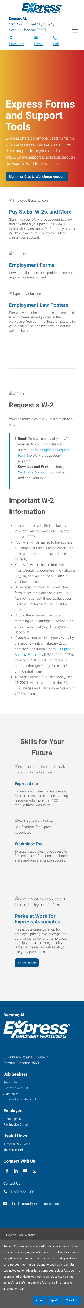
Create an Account (15, 1088)
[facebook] (7, 1171)
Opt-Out (55, 1300)
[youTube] (25, 1171)
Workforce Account (32, 472)
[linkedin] (16, 1171)
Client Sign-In (12, 1119)
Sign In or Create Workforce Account (37, 177)
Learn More (27, 963)
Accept (40, 1300)
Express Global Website (20, 1235)
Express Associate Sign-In (20, 1099)
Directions (16, 44)
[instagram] (34, 1171)
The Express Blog (14, 1149)
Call (56, 44)
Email (38, 44)
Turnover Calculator (16, 1144)
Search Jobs (11, 1082)
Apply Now (10, 1093)
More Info (72, 1300)
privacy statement (20, 1258)
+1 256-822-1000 (21, 1192)
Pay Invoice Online (15, 1124)
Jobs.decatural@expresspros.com (34, 1204)
